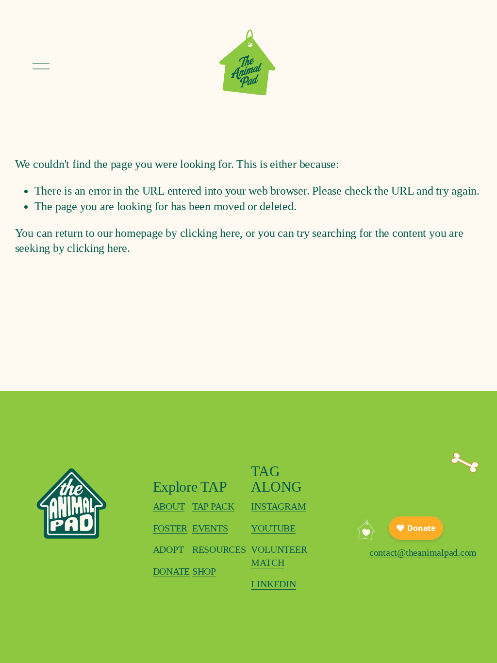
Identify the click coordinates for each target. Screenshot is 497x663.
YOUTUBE (273, 528)
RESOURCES (219, 549)
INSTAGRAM (278, 506)
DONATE (171, 571)
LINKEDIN (273, 584)
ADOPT (168, 549)
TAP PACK (213, 506)
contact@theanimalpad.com (423, 552)
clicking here (210, 232)
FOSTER (170, 528)
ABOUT (169, 506)
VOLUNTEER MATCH (279, 556)
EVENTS (210, 528)
